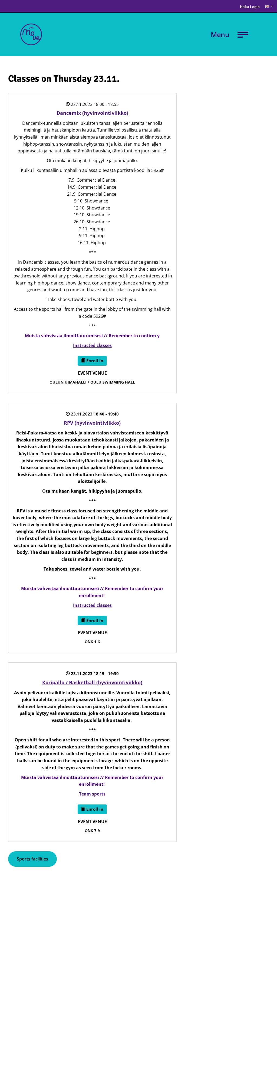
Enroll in (94, 360)
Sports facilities (32, 859)
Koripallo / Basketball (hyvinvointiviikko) (92, 682)
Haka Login (250, 6)
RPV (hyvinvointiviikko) (92, 423)
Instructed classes (92, 345)
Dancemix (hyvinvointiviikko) (92, 113)
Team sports (92, 794)
